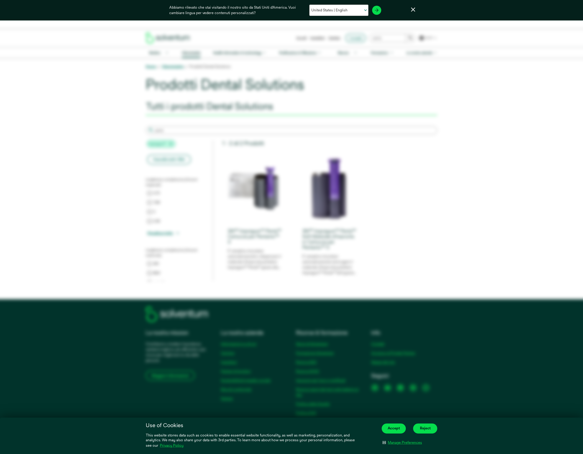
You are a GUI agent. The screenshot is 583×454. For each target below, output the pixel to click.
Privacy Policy (172, 446)
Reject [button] (425, 428)
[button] (402, 442)
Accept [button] (394, 428)
